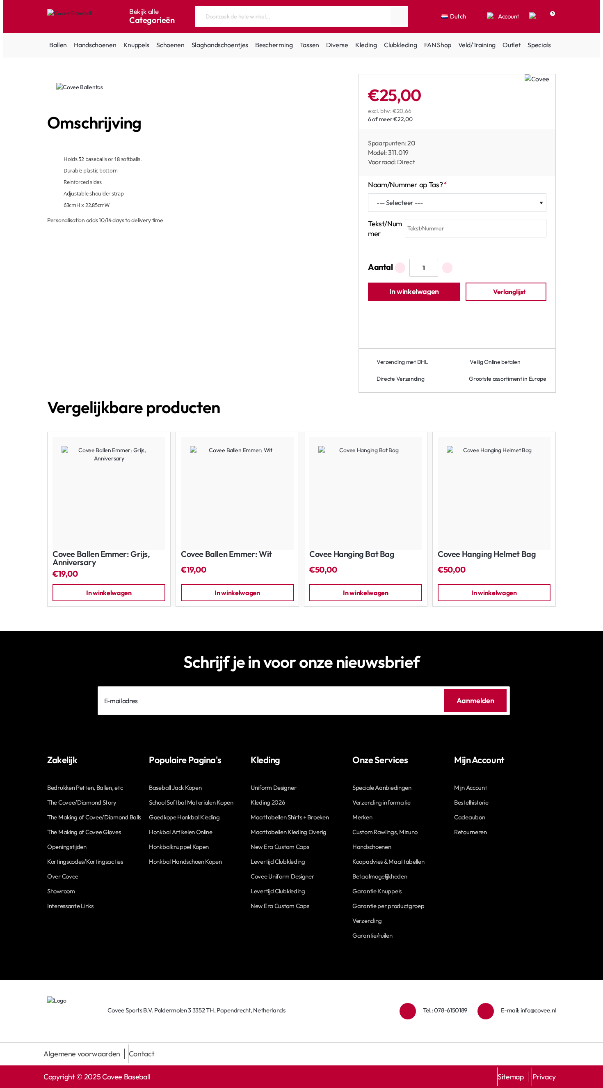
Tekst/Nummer (385, 228)
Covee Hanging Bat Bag (352, 554)
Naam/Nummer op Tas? (405, 184)
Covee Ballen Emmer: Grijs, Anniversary (101, 558)
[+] (447, 267)
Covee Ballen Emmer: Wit (226, 554)
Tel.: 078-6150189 (445, 1010)
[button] (414, 292)
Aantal (380, 267)
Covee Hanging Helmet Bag (487, 554)
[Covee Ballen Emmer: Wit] (237, 493)
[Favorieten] (533, 16)
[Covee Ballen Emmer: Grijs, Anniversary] (109, 493)
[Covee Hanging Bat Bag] (365, 493)
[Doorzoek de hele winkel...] (399, 16)
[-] (400, 267)
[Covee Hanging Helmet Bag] (494, 493)
